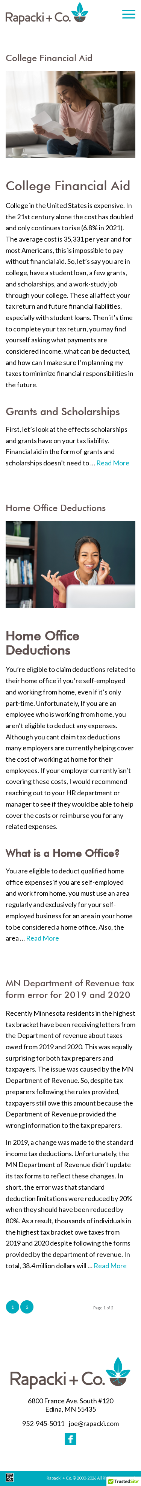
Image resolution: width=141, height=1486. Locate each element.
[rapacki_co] (47, 13)
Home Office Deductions (56, 508)
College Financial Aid (49, 58)
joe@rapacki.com (94, 1423)
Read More (112, 463)
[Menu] (125, 12)
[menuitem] (125, 8)
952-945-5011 (43, 1423)
